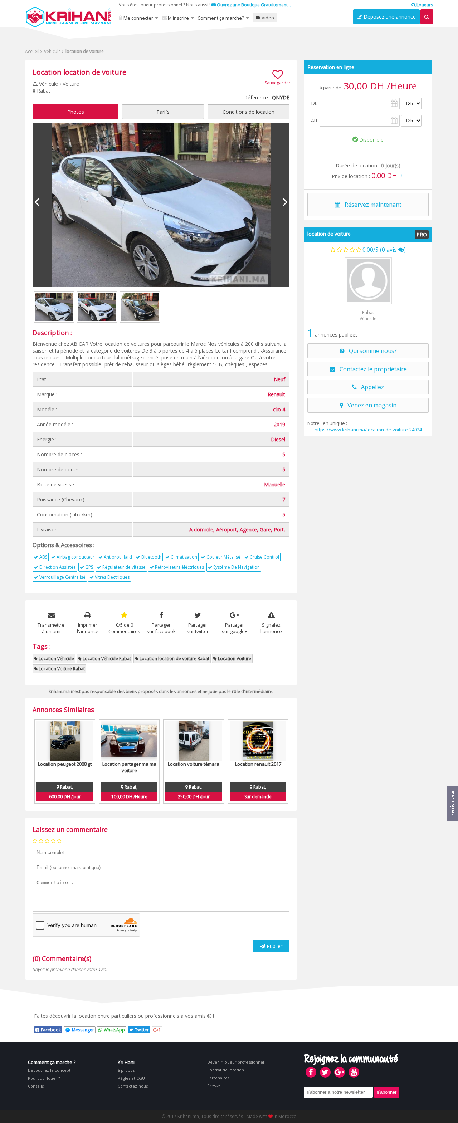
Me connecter (137, 18)
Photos (75, 111)
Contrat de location (225, 1070)
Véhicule (52, 51)
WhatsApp (114, 1030)
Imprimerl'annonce (87, 628)
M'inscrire (178, 18)
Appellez (370, 387)
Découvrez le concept (49, 1070)
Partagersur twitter (198, 628)
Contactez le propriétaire (371, 369)
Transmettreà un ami (51, 628)
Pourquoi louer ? (44, 1078)
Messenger (83, 1030)
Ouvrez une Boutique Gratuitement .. (253, 5)
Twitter (142, 1030)
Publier (273, 946)
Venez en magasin (369, 405)
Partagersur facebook (161, 628)
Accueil (32, 51)
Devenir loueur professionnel (235, 1062)
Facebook (51, 1030)
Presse (213, 1085)
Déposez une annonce (389, 16)
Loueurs (424, 5)
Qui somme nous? (371, 351)
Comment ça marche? (221, 18)
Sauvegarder (278, 83)
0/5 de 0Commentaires (124, 628)
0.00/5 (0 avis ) (384, 250)
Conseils (36, 1086)
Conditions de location (248, 111)
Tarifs (163, 111)
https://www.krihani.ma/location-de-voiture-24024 (368, 429)
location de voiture (329, 233)
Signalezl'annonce (271, 628)
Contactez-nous (133, 1086)
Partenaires (218, 1077)
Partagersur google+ (234, 628)
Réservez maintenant (370, 205)
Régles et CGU (131, 1078)
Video (267, 17)
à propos (126, 1070)
